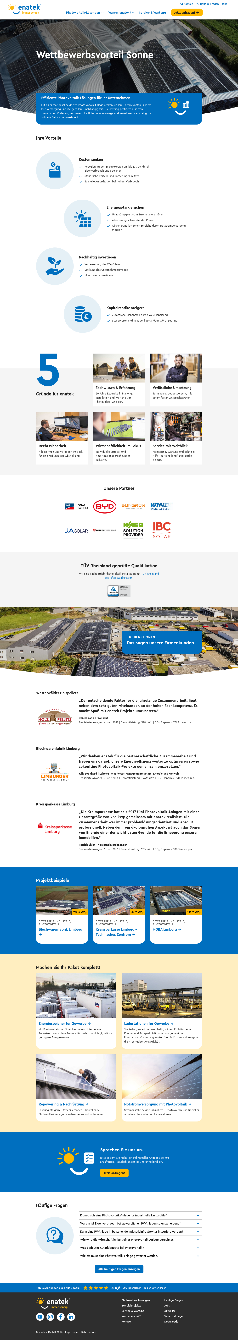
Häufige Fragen (209, 4)
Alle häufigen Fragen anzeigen (119, 1269)
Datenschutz (88, 1332)
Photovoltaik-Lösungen (83, 12)
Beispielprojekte (131, 1305)
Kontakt (188, 4)
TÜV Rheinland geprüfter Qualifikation (132, 576)
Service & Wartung (152, 12)
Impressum (71, 1332)
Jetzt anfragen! (184, 12)
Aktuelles (170, 1311)
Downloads (171, 1321)
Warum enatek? (119, 12)
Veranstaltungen (174, 1316)
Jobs (224, 4)
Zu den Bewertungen (155, 1288)
